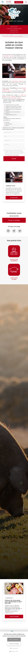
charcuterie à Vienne (8, 56)
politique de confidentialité (13, 155)
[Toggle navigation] (26, 2)
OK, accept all (14, 639)
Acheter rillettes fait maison (11, 114)
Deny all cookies (14, 644)
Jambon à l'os (10, 186)
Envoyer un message (14, 220)
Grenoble (7, 122)
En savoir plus (14, 197)
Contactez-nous (14, 32)
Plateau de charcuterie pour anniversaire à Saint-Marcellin (13, 601)
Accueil (2, 35)
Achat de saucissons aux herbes (12, 104)
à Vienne (20, 81)
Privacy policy (14, 651)
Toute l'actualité (14, 616)
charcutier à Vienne (16, 98)
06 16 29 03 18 (14, 27)
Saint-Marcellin (9, 124)
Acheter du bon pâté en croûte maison (13, 107)
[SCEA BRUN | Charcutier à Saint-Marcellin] (3, 2)
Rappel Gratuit (19, 2)
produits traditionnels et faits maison (14, 89)
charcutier (14, 81)
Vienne (11, 35)
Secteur (7, 35)
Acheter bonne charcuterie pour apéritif (14, 106)
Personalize (14, 648)
